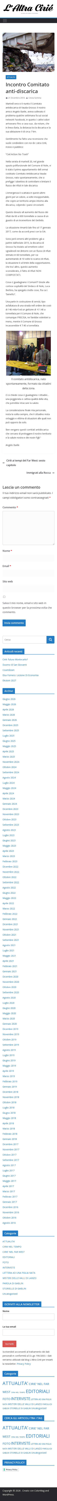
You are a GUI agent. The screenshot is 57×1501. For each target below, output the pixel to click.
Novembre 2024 (11, 761)
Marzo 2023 (9, 856)
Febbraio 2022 (10, 913)
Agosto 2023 (9, 829)
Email (7, 566)
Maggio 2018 (9, 1118)
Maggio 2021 (9, 955)
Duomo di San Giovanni (15, 664)
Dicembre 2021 (10, 924)
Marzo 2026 (9, 714)
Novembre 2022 (11, 871)
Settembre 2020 (11, 992)
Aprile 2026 (8, 709)
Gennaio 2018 (10, 1139)
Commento (10, 507)
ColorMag (39, 1490)
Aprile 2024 (8, 793)
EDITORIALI (9, 1257)
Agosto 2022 (9, 887)
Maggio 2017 (9, 1180)
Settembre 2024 (11, 772)
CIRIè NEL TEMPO (12, 1246)
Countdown (8, 669)
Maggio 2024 (9, 788)
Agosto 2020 (9, 997)
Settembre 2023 (11, 824)
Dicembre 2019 (10, 1029)
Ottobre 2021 (9, 934)
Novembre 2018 (11, 1097)
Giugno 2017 (9, 1175)
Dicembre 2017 (10, 1144)
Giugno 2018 (9, 1112)
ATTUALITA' (11, 77)
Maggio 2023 (9, 845)
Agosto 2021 (9, 945)
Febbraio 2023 (10, 861)
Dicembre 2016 (10, 1207)
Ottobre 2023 (9, 819)
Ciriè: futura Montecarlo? (15, 659)
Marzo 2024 (9, 798)
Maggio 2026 (9, 704)
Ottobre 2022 (9, 877)
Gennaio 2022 (10, 919)
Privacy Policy (24, 1363)
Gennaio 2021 (10, 971)
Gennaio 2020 (10, 1023)
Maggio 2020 (9, 1013)
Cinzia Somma (34, 98)
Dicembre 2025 (10, 725)
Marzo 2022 (9, 908)
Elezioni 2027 (9, 680)
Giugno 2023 (9, 840)
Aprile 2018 (8, 1123)
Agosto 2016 (9, 1222)
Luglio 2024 (8, 782)
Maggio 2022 (9, 898)
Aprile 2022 (8, 903)
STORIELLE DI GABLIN (14, 1288)
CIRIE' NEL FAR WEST (14, 1251)
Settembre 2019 (11, 1044)
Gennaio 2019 (10, 1086)
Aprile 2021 (8, 960)
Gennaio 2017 (10, 1201)
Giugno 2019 (9, 1060)
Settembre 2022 (11, 882)
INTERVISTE (9, 1267)
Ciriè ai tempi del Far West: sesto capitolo (25, 463)
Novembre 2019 (11, 1034)
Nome (7, 551)
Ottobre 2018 (9, 1102)
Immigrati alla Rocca (38, 472)
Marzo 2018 (9, 1128)
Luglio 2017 (8, 1170)
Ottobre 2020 (9, 987)
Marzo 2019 (9, 1076)
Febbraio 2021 (10, 966)
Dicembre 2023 (10, 809)
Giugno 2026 (9, 698)
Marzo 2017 (9, 1191)
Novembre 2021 (11, 929)
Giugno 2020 (9, 1008)
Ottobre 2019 (9, 1039)
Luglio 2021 (8, 950)
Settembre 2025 (11, 730)
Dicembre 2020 (10, 976)
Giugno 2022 (9, 892)
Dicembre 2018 (10, 1091)
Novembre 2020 (11, 981)
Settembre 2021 (11, 939)
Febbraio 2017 (10, 1196)
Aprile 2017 (8, 1186)
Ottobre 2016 (9, 1217)
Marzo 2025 (9, 756)
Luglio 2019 (8, 1055)
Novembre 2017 (11, 1149)
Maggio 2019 (9, 1065)
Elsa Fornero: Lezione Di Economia (20, 675)
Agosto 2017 (9, 1165)
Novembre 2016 (11, 1212)
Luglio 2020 (8, 1002)
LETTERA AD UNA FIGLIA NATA (19, 1272)
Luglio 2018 (8, 1107)
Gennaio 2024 (10, 803)
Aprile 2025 (8, 751)
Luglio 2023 (8, 835)
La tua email (9, 1326)
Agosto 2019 (9, 1049)
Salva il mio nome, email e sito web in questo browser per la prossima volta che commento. (27, 607)
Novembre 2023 (11, 814)
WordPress (8, 1494)
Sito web (8, 581)
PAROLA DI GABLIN (13, 1283)
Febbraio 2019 (10, 1081)
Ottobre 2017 (9, 1154)
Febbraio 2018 (10, 1133)
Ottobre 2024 (9, 767)
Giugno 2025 (9, 740)
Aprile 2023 (8, 850)
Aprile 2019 (8, 1070)
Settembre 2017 (11, 1159)
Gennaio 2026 (10, 719)
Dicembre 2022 (10, 866)
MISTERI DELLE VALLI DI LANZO (19, 1278)
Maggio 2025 (9, 746)
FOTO (6, 1262)
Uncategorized (10, 1293)
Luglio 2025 (8, 735)
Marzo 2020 (9, 1018)
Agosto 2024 (9, 777)
